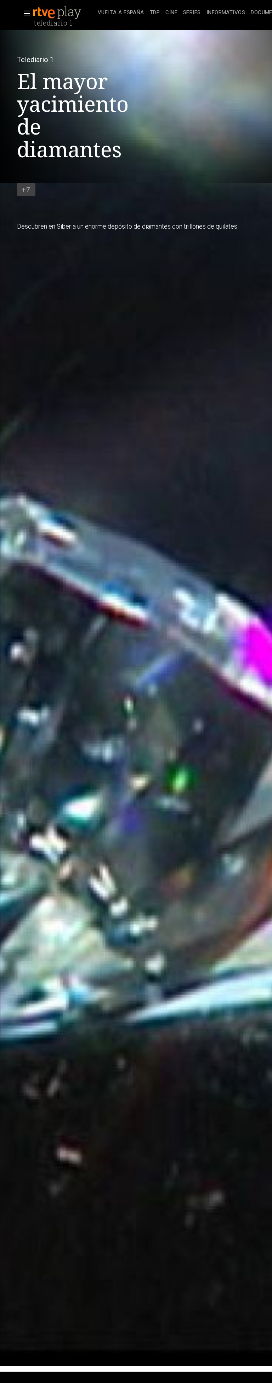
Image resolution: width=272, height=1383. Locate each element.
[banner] (64, 13)
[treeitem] (121, 13)
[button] (25, 13)
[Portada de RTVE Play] (58, 13)
